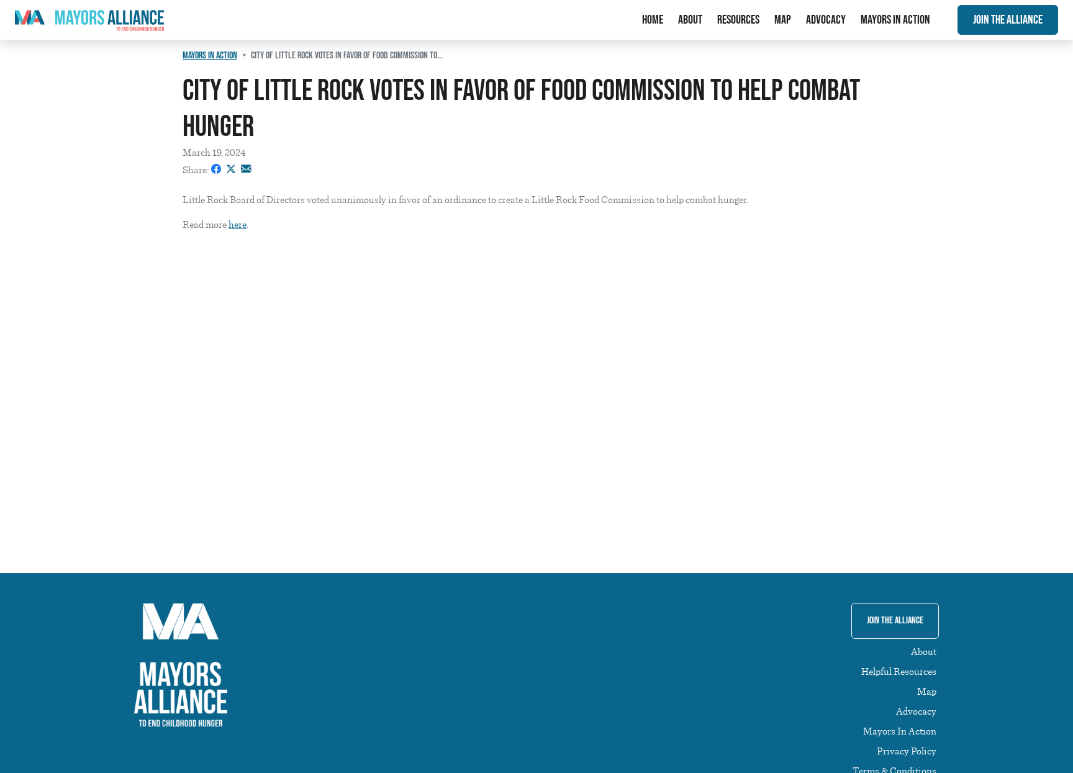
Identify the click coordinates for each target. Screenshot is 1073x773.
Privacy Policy (906, 750)
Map (782, 19)
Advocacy (826, 19)
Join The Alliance (1008, 19)
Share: (196, 169)
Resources (738, 19)
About (690, 19)
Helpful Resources (898, 671)
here (238, 224)
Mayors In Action (895, 19)
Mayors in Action (210, 55)
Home (652, 19)
